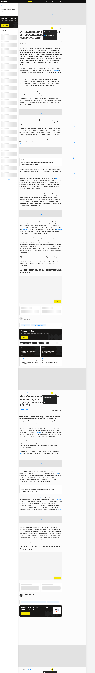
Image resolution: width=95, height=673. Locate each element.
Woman (62, 1)
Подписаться (24, 321)
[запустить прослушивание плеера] (55, 24)
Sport (67, 1)
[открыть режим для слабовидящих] (52, 24)
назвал (57, 162)
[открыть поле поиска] (84, 2)
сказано (21, 438)
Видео (53, 1)
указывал (25, 213)
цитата (22, 127)
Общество (44, 343)
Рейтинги (36, 1)
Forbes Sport (23, 343)
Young (71, 1)
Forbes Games (26, 1)
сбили (57, 458)
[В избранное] (38, 343)
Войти (79, 1)
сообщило (40, 481)
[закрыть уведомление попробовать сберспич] (55, 27)
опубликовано (38, 417)
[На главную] (4, 1)
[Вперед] (64, 295)
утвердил (58, 483)
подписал (59, 213)
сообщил (56, 66)
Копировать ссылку (56, 38)
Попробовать (47, 33)
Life (57, 1)
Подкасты (48, 1)
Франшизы (42, 1)
